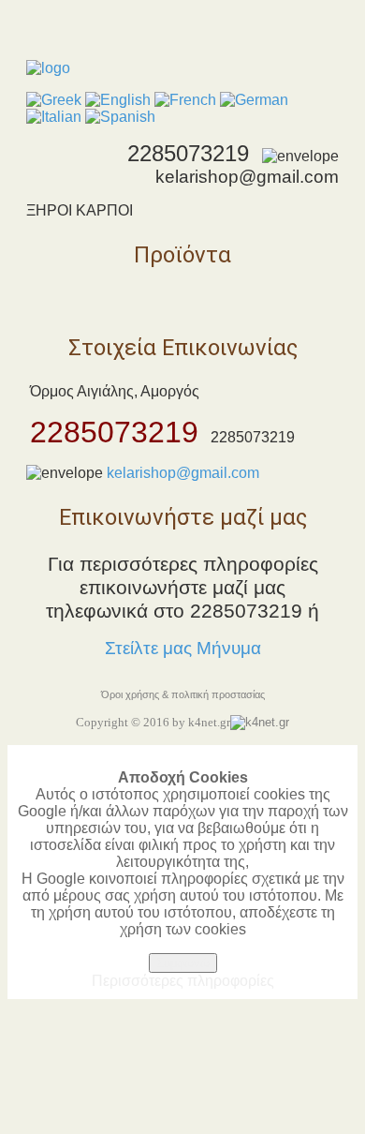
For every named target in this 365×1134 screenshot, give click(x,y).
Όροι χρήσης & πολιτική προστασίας (183, 694)
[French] (185, 100)
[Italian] (53, 117)
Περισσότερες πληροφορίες (183, 981)
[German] (254, 100)
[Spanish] (120, 117)
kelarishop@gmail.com (183, 473)
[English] (118, 100)
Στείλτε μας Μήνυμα (183, 648)
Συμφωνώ (183, 963)
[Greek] (53, 100)
